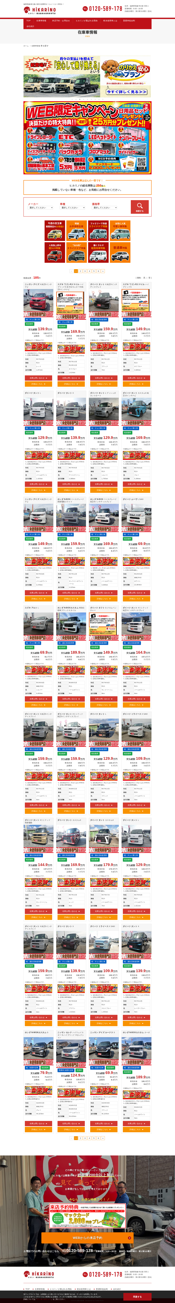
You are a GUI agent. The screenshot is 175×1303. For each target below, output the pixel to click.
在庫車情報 (41, 21)
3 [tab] (80, 99)
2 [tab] (76, 99)
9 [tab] (103, 99)
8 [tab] (99, 99)
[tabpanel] (87, 76)
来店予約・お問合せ (61, 21)
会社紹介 (30, 26)
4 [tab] (83, 99)
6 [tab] (91, 99)
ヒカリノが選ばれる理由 (86, 21)
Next (153, 76)
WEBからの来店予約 (87, 1237)
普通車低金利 (129, 21)
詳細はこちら (37, 384)
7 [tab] (95, 99)
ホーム (26, 46)
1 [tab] (72, 99)
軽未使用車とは (110, 21)
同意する (137, 1297)
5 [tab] (87, 99)
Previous (21, 76)
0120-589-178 (105, 9)
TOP (28, 21)
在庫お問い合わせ (37, 378)
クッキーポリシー (44, 1299)
